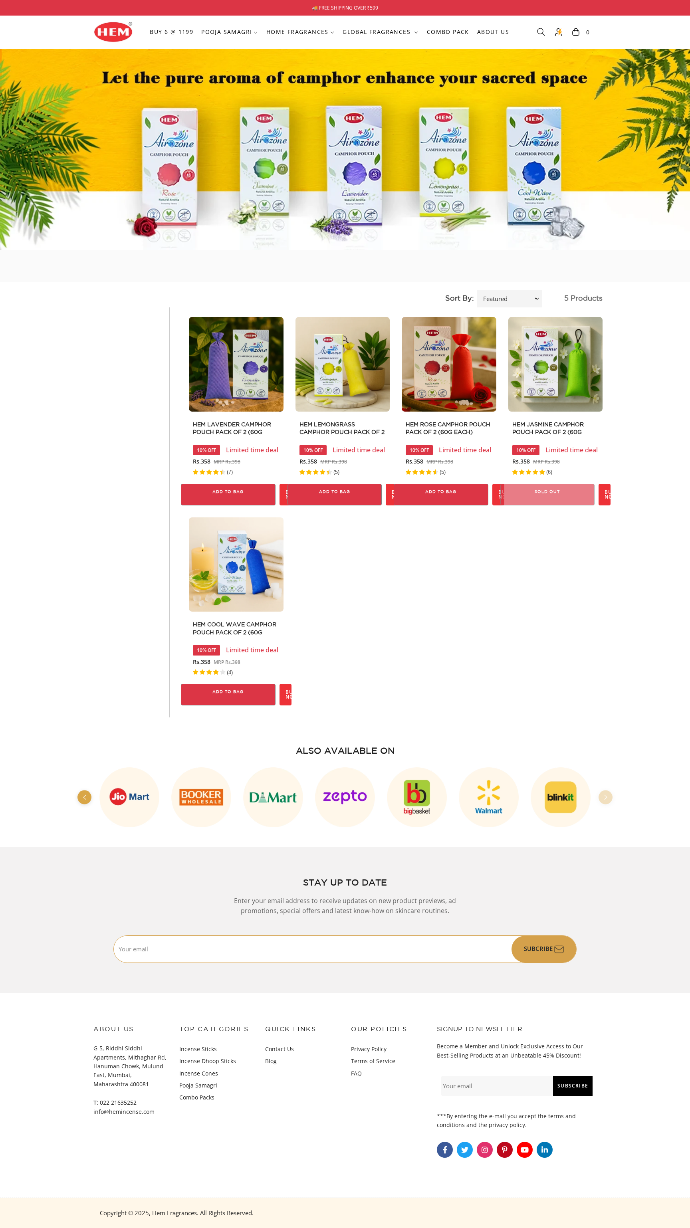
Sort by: (459, 298)
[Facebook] (445, 1150)
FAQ (356, 1073)
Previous (84, 797)
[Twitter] (465, 1150)
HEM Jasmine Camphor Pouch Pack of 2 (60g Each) (548, 429)
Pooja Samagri (198, 1085)
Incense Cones (198, 1073)
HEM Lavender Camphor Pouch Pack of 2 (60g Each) (232, 429)
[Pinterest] (505, 1150)
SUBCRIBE (539, 949)
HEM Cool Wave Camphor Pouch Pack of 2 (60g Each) (234, 629)
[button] (541, 32)
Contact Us (279, 1049)
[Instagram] (485, 1150)
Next (606, 797)
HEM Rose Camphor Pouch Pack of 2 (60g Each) (448, 428)
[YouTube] (525, 1150)
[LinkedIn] (545, 1150)
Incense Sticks (198, 1049)
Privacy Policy (369, 1049)
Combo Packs (196, 1097)
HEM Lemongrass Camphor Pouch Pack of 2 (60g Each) (342, 429)
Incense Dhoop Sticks (207, 1061)
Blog (271, 1061)
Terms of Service (373, 1061)
